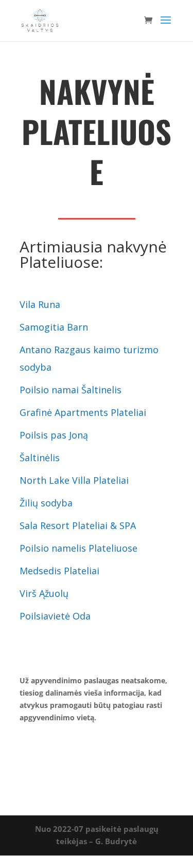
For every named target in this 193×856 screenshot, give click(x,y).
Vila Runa (40, 304)
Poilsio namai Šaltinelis (70, 390)
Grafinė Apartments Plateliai (84, 412)
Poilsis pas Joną (54, 435)
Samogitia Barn (55, 327)
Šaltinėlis (40, 457)
